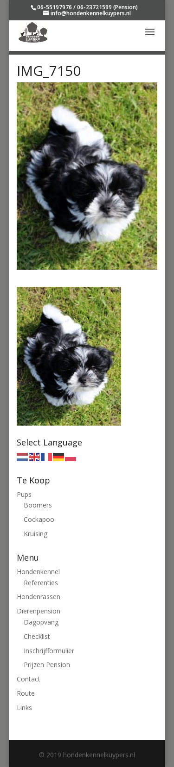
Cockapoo (39, 519)
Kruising (35, 533)
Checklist (37, 636)
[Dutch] (23, 456)
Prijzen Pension (47, 664)
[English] (35, 456)
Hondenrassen (38, 596)
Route (26, 693)
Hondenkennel (38, 571)
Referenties (41, 582)
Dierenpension (38, 610)
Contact (28, 678)
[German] (59, 456)
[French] (47, 456)
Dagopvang (41, 622)
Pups (24, 494)
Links (24, 707)
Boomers (38, 505)
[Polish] (71, 456)
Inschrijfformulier (49, 650)
